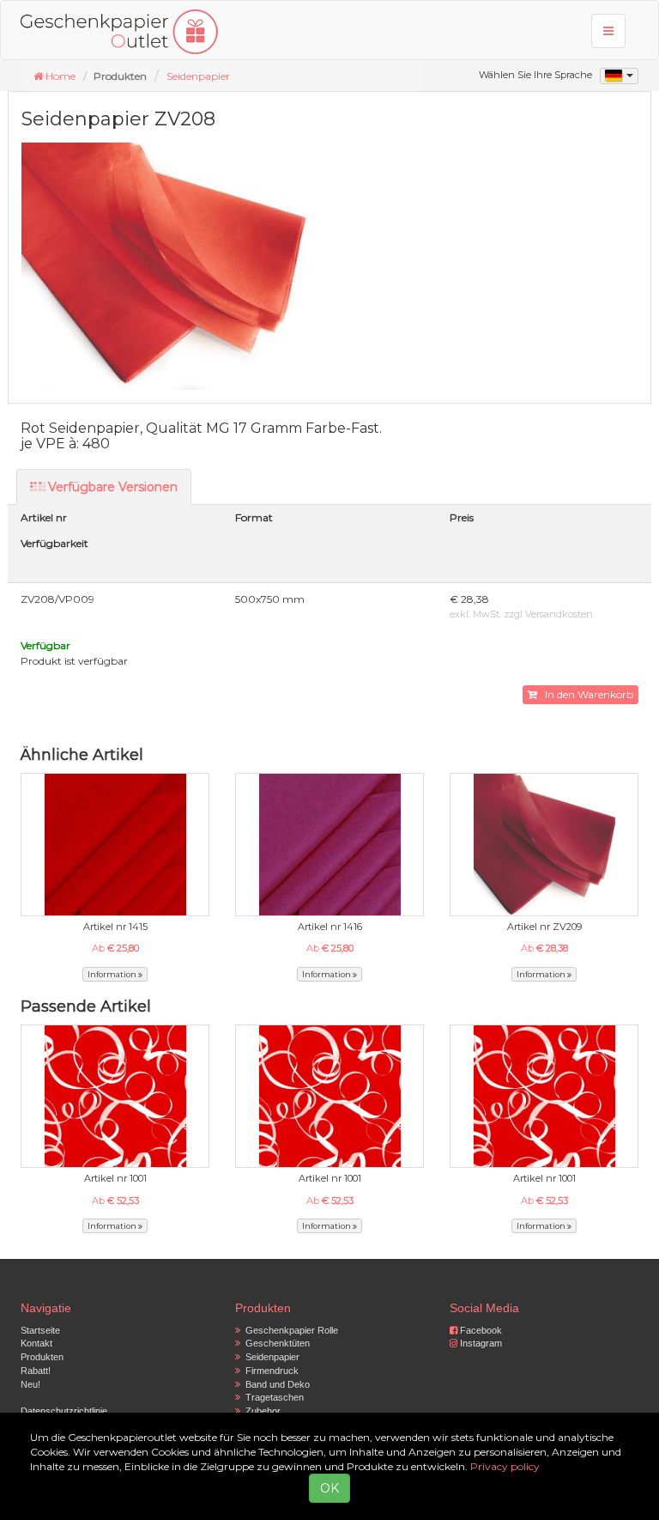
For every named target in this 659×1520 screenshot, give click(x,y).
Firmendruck (269, 1370)
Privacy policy (505, 1466)
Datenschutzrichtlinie (64, 1411)
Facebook (479, 1330)
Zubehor (260, 1411)
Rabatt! (36, 1370)
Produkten (42, 1357)
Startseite (40, 1330)
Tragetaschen (272, 1397)
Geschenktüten (275, 1343)
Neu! (30, 1384)
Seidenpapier (198, 76)
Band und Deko (275, 1384)
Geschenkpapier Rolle (289, 1330)
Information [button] (113, 974)
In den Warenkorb (585, 694)
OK (329, 1488)
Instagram (479, 1343)
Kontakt (36, 1343)
